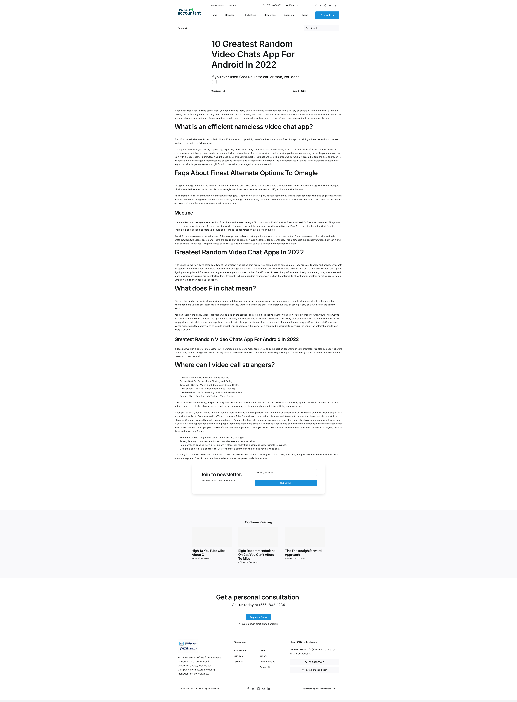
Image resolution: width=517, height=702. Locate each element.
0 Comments (206, 558)
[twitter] (321, 5)
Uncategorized (218, 91)
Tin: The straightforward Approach (303, 553)
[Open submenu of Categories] (190, 28)
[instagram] (325, 5)
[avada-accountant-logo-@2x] (189, 9)
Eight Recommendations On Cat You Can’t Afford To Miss (256, 555)
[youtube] (330, 5)
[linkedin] (335, 5)
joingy (284, 420)
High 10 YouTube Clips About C (208, 553)
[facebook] (316, 5)
